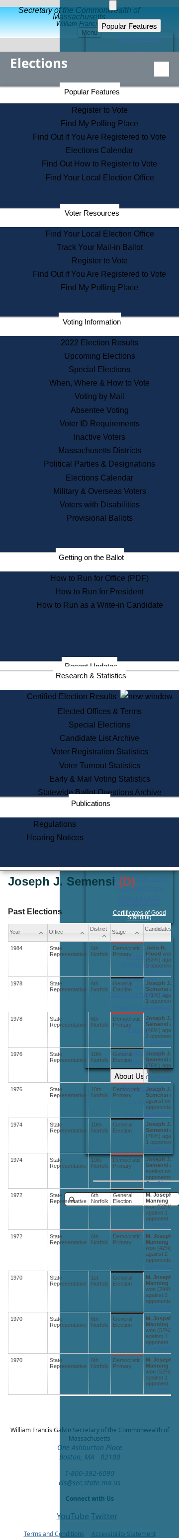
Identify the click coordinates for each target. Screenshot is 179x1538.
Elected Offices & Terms (100, 711)
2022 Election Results (99, 342)
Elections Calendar (99, 150)
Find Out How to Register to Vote (99, 164)
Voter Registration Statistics (99, 751)
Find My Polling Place (99, 123)
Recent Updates (91, 666)
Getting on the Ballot (91, 557)
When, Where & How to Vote (99, 383)
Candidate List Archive (99, 738)
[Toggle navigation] (161, 69)
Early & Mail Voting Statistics (99, 779)
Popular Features (92, 91)
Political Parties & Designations (99, 464)
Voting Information (92, 322)
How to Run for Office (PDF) (99, 578)
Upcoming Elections (99, 356)
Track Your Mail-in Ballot (100, 247)
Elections (39, 63)
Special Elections (99, 369)
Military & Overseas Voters (99, 491)
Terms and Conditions (54, 1534)
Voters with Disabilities (100, 504)
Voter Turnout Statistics (99, 765)
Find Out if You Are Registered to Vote (99, 137)
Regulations (54, 824)
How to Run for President (99, 591)
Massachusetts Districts (99, 450)
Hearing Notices (55, 837)
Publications (90, 803)
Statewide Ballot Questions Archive (100, 792)
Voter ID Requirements (100, 423)
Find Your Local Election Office (99, 177)
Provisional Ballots (100, 518)
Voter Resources (92, 213)
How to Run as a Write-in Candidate (99, 605)
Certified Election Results (73, 696)
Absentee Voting (100, 410)
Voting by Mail (99, 396)
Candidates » (162, 971)
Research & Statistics (91, 675)
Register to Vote (100, 110)
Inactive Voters (99, 437)
